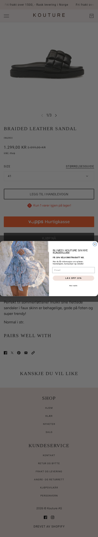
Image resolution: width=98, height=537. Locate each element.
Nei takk (73, 285)
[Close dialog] (95, 244)
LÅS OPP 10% (73, 278)
